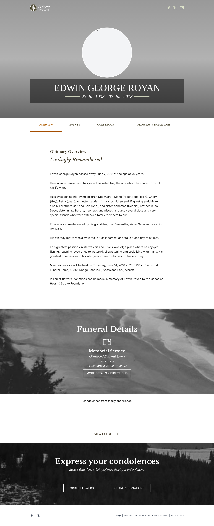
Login (118, 515)
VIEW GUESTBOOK (107, 434)
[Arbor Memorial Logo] (40, 7)
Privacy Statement (160, 515)
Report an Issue (177, 515)
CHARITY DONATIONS (129, 488)
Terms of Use (144, 515)
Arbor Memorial (130, 515)
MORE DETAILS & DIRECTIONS (107, 373)
